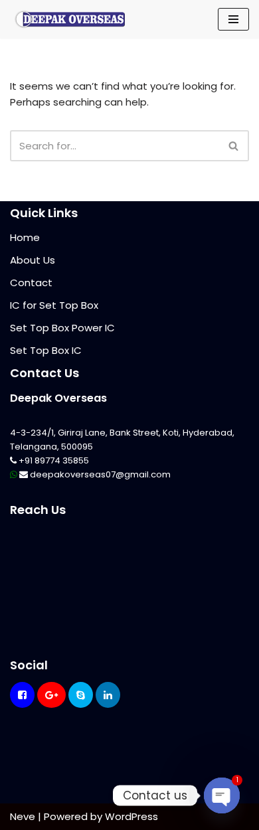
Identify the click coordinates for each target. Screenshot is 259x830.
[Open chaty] (222, 795)
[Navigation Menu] (233, 19)
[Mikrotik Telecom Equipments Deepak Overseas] (70, 19)
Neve (22, 816)
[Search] (234, 145)
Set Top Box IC (46, 350)
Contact (31, 283)
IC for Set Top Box (54, 305)
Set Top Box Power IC (62, 328)
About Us (32, 260)
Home (25, 237)
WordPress (131, 816)
